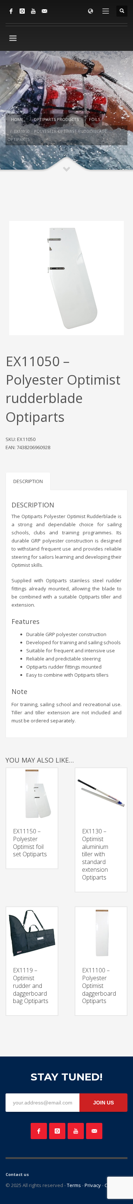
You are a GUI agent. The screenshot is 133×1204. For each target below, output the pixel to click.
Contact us (17, 1174)
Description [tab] (28, 481)
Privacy (93, 1185)
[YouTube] (33, 11)
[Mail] (44, 11)
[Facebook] (11, 11)
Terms (74, 1185)
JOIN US (103, 1103)
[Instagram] (22, 11)
